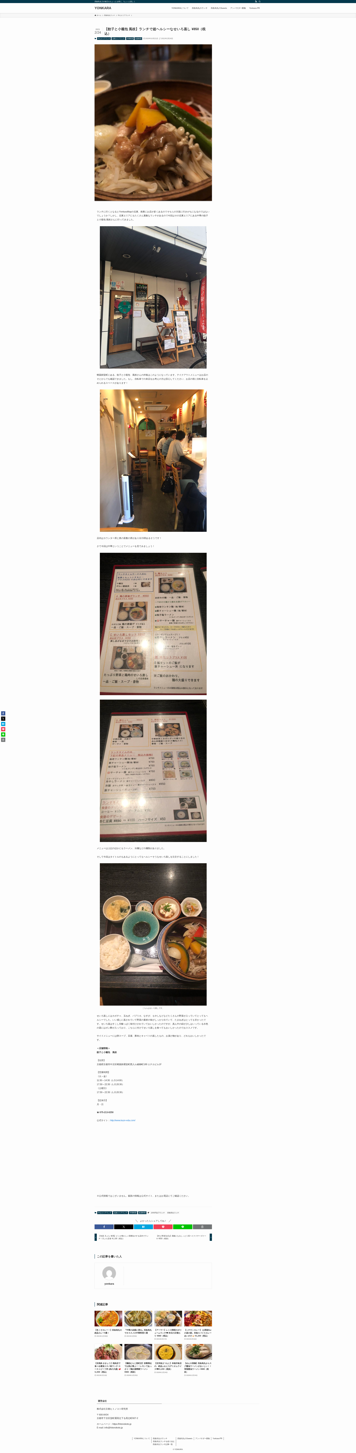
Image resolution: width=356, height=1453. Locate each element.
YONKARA (103, 8)
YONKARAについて (142, 1438)
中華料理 (130, 38)
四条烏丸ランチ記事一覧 (163, 1444)
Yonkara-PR (217, 1438)
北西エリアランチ (118, 38)
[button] (104, 1226)
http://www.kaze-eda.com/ (122, 1120)
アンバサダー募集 (202, 1438)
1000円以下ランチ (158, 1213)
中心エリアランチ (104, 38)
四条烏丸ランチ (173, 1213)
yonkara (109, 1283)
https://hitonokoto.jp (121, 1424)
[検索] (259, 1)
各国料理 (138, 38)
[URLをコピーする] (202, 1226)
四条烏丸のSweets (184, 1438)
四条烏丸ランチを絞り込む (164, 1441)
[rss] (256, 1)
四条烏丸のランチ (160, 1438)
